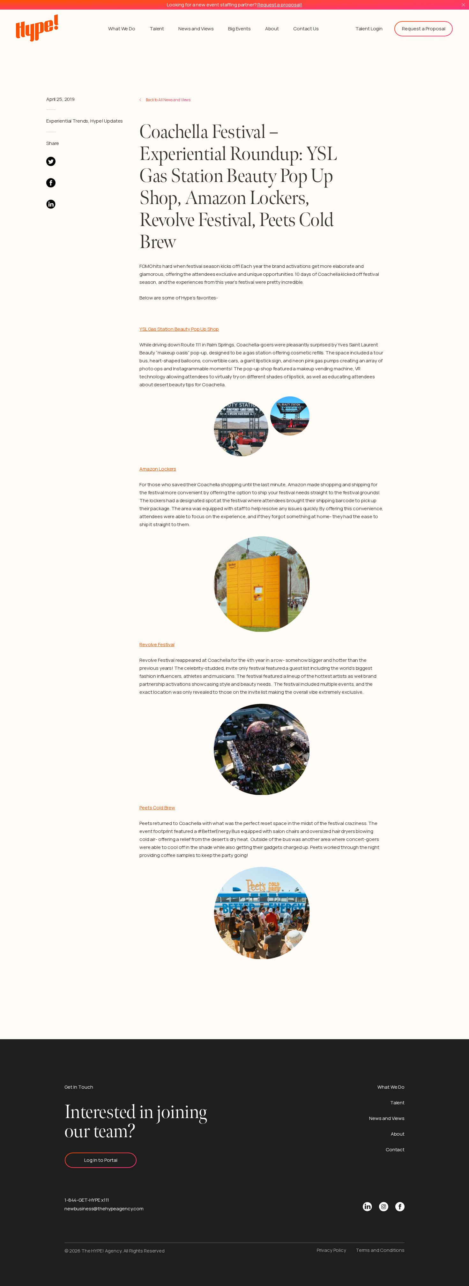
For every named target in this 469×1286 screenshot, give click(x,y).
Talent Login (369, 28)
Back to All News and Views (168, 99)
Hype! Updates (106, 120)
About (272, 28)
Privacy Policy (331, 1250)
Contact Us (306, 28)
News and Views (196, 28)
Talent (157, 28)
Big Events (239, 28)
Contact (395, 1149)
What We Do (121, 28)
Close (463, 5)
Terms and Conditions (380, 1250)
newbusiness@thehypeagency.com (104, 1208)
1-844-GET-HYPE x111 (86, 1200)
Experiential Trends (67, 120)
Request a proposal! (279, 4)
